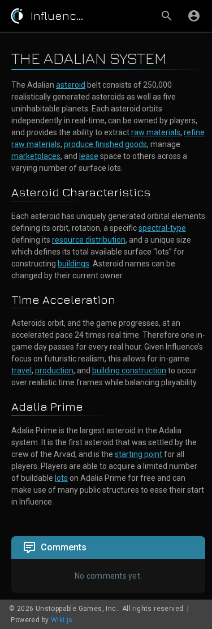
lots (61, 477)
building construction (129, 370)
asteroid (70, 84)
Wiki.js (62, 620)
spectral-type (162, 227)
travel (21, 370)
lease (88, 156)
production (54, 370)
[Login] (193, 15)
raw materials (155, 132)
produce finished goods (105, 144)
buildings (73, 263)
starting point (138, 454)
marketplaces (35, 156)
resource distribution (89, 239)
